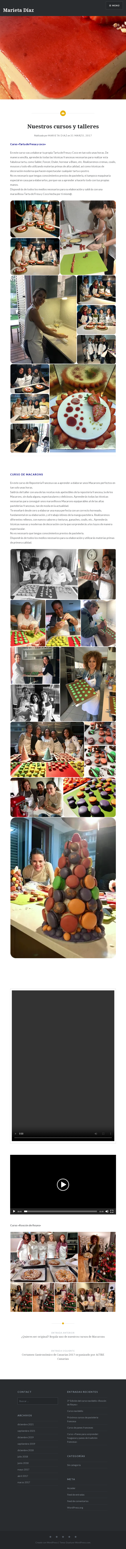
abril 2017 (23, 1476)
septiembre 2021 (26, 1430)
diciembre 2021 (26, 1424)
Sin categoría (74, 1465)
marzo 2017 (24, 1482)
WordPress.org (75, 1507)
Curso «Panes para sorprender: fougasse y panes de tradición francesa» (83, 1438)
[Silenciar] (106, 1211)
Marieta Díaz (18, 10)
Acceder (71, 1488)
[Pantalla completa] (111, 1211)
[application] (63, 1184)
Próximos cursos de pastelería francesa (82, 1419)
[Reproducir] (14, 1211)
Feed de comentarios (78, 1501)
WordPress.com (82, 1542)
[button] (63, 1185)
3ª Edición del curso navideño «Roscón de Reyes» (86, 1402)
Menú (116, 5)
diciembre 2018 (26, 1450)
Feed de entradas (76, 1494)
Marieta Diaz (57, 135)
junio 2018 (23, 1463)
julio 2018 (23, 1456)
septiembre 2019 (26, 1443)
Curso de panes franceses (80, 1427)
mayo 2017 (23, 1469)
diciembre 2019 (26, 1437)
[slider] (60, 1211)
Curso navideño (75, 1411)
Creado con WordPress (46, 1542)
